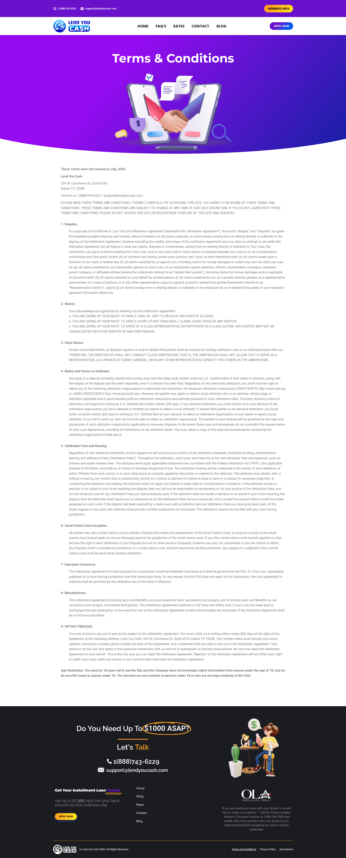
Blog (139, 821)
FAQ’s (140, 796)
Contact (141, 813)
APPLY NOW (66, 816)
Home (140, 788)
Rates (140, 805)
